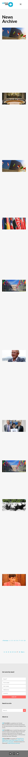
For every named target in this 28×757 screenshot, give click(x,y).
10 (24, 640)
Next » (23, 652)
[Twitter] (10, 754)
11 (4, 652)
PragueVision (20, 738)
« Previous (5, 640)
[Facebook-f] (14, 754)
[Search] (24, 710)
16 (15, 652)
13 (8, 652)
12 (6, 652)
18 (19, 652)
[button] (20, 4)
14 (10, 652)
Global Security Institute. (13, 743)
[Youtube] (18, 754)
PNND (3, 740)
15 (12, 652)
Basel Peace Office (10, 740)
